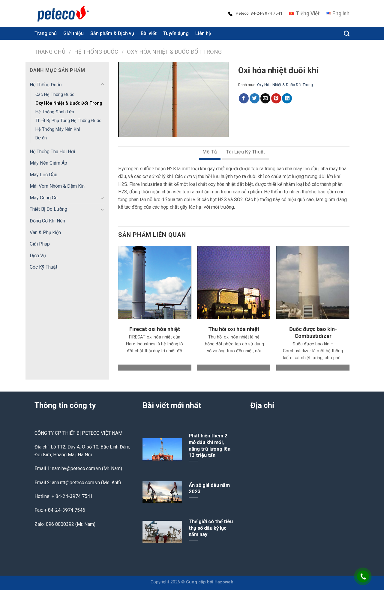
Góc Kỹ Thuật (43, 267)
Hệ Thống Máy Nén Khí (57, 129)
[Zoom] (126, 130)
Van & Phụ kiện (45, 232)
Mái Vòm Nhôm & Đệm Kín (57, 186)
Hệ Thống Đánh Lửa (54, 112)
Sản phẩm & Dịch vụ (112, 33)
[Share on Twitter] (255, 98)
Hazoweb (223, 582)
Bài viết (149, 33)
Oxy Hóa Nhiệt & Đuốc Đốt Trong (174, 52)
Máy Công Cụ (44, 198)
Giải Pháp (40, 244)
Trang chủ (49, 52)
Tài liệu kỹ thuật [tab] (245, 152)
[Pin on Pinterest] (276, 98)
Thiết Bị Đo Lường (48, 209)
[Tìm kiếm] (347, 33)
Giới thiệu (73, 33)
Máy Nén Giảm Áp (48, 163)
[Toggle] (102, 84)
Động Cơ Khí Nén (47, 221)
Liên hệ (203, 33)
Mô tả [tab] (209, 152)
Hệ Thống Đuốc (96, 52)
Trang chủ (45, 33)
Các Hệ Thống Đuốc (54, 94)
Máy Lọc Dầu (43, 174)
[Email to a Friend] (265, 98)
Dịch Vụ (38, 255)
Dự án (41, 138)
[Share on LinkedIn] (287, 98)
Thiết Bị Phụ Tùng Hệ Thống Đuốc (68, 120)
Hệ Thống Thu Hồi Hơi (52, 151)
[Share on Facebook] (244, 98)
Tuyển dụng (176, 33)
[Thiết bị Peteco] (64, 13)
